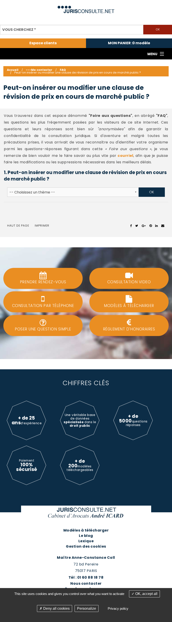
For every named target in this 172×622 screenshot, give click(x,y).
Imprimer (42, 225)
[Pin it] (150, 225)
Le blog (86, 535)
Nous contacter (86, 583)
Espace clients (43, 43)
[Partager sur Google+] (143, 225)
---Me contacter (39, 70)
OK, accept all (145, 594)
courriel (125, 155)
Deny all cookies (56, 608)
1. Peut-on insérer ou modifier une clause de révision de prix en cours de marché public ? (85, 175)
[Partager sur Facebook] (131, 225)
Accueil (12, 70)
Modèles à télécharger (86, 530)
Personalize (86, 608)
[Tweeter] (137, 225)
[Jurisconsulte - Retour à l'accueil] (86, 7)
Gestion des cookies (86, 546)
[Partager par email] (163, 225)
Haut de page (18, 225)
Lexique (86, 541)
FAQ (63, 70)
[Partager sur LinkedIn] (156, 225)
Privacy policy (118, 608)
